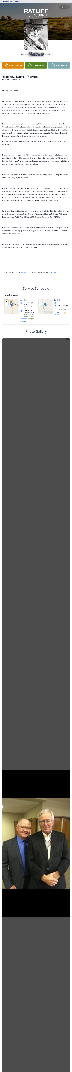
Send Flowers (65, 313)
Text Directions (24, 320)
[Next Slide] (67, 843)
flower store (53, 272)
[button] (11, 304)
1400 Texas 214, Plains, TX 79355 (29, 315)
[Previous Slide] (5, 843)
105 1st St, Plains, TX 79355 (63, 308)
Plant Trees (31, 320)
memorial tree (25, 272)
